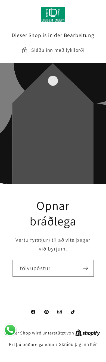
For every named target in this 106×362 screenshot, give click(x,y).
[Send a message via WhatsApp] (10, 329)
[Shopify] (87, 333)
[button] (53, 50)
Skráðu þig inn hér (78, 344)
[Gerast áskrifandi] (85, 268)
